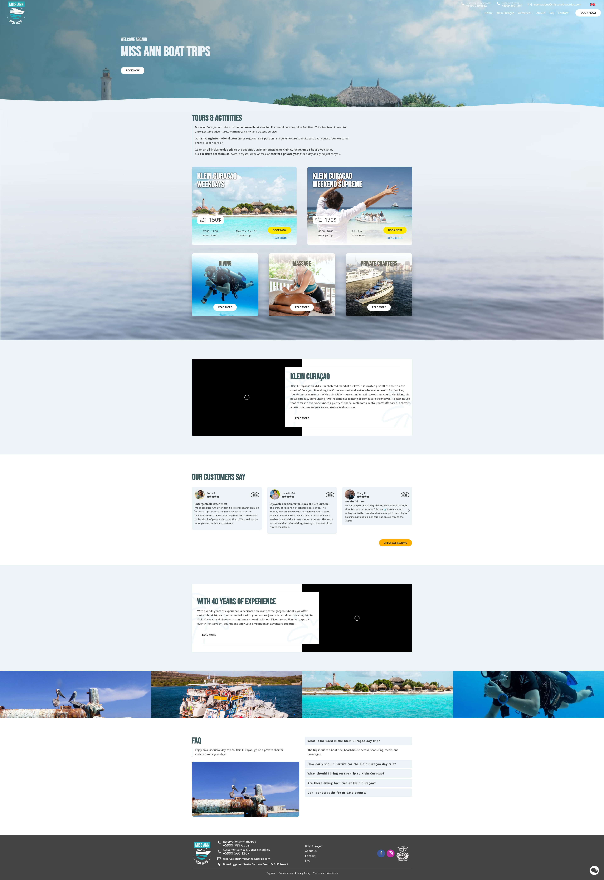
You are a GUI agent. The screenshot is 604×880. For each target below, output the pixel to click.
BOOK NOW (133, 70)
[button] (195, 508)
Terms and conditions (325, 869)
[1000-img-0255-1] (377, 713)
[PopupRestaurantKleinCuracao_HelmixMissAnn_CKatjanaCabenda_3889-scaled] (75, 713)
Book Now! (588, 12)
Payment (271, 869)
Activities (524, 13)
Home (488, 13)
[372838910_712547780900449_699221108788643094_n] (528, 713)
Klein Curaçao (505, 13)
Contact (563, 13)
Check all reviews (395, 539)
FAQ (551, 13)
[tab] (358, 737)
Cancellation (286, 869)
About (540, 13)
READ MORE (279, 238)
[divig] (226, 713)
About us (310, 847)
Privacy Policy (303, 869)
